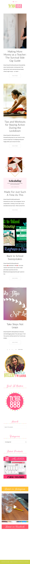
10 (15, 349)
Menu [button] (16, 1)
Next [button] (25, 467)
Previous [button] (5, 467)
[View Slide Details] (15, 467)
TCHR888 (15, 6)
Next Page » (20, 349)
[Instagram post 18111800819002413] (15, 506)
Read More (15, 75)
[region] (15, 467)
